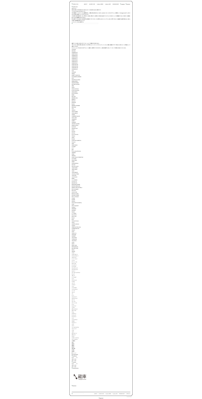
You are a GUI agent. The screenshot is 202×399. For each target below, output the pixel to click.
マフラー (73, 336)
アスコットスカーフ (75, 255)
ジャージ (73, 283)
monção (73, 198)
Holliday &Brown (75, 163)
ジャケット (73, 284)
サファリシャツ (74, 280)
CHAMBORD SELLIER (76, 116)
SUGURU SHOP (81, 48)
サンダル (73, 281)
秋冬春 (73, 350)
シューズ (73, 290)
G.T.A (73, 148)
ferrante (73, 139)
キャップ (73, 274)
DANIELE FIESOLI (75, 125)
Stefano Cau (74, 233)
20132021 (74, 360)
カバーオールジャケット (76, 272)
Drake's (73, 129)
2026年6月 (74, 55)
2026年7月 (74, 54)
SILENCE (73, 225)
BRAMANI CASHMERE (76, 105)
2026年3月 (74, 60)
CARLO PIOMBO (75, 111)
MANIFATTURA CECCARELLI (77, 187)
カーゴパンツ (74, 265)
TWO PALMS (74, 240)
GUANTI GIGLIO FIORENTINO (77, 157)
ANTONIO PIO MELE (75, 84)
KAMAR (73, 178)
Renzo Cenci (74, 216)
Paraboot (73, 207)
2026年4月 (74, 58)
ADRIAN (73, 73)
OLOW (73, 204)
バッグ (73, 324)
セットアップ (74, 306)
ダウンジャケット (75, 309)
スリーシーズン (74, 303)
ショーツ (73, 292)
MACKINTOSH (74, 183)
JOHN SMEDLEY (75, 172)
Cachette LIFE (108, 4)
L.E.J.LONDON (74, 180)
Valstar (73, 243)
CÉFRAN (73, 114)
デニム (73, 312)
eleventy (73, 132)
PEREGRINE (74, 208)
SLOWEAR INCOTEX (75, 228)
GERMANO (74, 152)
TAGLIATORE (74, 237)
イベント (73, 260)
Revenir (73, 218)
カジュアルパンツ (75, 269)
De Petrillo (74, 126)
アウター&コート (75, 254)
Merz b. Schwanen (75, 196)
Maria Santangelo (75, 189)
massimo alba (74, 192)
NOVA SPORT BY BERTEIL (77, 202)
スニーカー (74, 301)
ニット (73, 318)
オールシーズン (74, 262)
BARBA (73, 95)
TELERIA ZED (74, 239)
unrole (73, 242)
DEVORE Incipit (75, 128)
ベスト (73, 330)
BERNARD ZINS (75, 98)
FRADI (73, 143)
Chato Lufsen (74, 117)
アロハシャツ (74, 257)
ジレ (72, 293)
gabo (73, 149)
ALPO (73, 78)
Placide (73, 211)
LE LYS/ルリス (74, 181)
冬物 (72, 342)
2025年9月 (74, 69)
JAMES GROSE (74, 169)
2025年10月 (74, 67)
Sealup (73, 222)
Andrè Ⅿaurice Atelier (76, 79)
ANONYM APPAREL (75, 82)
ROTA (73, 219)
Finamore (73, 142)
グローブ (73, 275)
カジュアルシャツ (75, 268)
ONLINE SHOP (115, 4)
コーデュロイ (74, 277)
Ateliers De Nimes (75, 88)
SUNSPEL (73, 236)
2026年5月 (74, 57)
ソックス (73, 307)
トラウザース (74, 313)
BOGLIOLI (74, 101)
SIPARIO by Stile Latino (76, 227)
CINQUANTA (74, 119)
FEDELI (73, 137)
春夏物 (73, 344)
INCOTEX (73, 164)
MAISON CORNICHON (76, 186)
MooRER (73, 199)
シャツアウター (74, 287)
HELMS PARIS (74, 160)
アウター (73, 252)
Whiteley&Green (75, 246)
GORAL (73, 154)
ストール (73, 300)
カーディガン (74, 266)
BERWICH (73, 99)
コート (73, 278)
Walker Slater (74, 245)
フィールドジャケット (75, 327)
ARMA (73, 85)
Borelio (73, 104)
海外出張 (73, 348)
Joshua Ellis (74, 175)
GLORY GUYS (92, 4)
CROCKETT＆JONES (75, 123)
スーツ (73, 295)
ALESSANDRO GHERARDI (76, 76)
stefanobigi (74, 234)
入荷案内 (73, 340)
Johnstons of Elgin (75, 174)
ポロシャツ (74, 334)
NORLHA (73, 201)
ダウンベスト (74, 310)
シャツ (73, 286)
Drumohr (73, 131)
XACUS (73, 249)
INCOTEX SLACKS (75, 166)
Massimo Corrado (75, 193)
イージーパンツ (74, 258)
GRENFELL (74, 155)
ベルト (73, 331)
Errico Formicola (75, 134)
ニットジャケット (74, 319)
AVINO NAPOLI (74, 92)
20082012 (74, 359)
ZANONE (73, 251)
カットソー (73, 271)
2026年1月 (74, 63)
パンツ (73, 325)
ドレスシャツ (74, 315)
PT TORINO (74, 213)
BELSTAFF (74, 96)
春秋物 (73, 347)
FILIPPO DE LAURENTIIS (76, 140)
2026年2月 (74, 61)
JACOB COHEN (74, 167)
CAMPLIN (73, 110)
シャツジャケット (75, 289)
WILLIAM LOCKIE (75, 248)
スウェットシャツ (74, 298)
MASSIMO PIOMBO (75, 195)
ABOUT (85, 4)
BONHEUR (74, 102)
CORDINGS (74, 122)
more (73, 70)
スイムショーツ (74, 296)
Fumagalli (74, 146)
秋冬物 (73, 351)
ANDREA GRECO (75, 81)
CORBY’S (73, 120)
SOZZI (73, 231)
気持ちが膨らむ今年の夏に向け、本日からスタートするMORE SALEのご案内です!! (86, 9)
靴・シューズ (74, 353)
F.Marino (73, 136)
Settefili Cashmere (75, 224)
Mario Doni (74, 190)
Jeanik (73, 170)
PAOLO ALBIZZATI (75, 205)
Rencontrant (74, 214)
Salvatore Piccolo (75, 221)
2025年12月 (74, 64)
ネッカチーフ (74, 322)
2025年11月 (74, 66)
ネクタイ (73, 321)
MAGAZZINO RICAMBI (76, 184)
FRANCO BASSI (74, 145)
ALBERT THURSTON (76, 75)
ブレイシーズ (74, 328)
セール (73, 304)
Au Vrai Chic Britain (75, 90)
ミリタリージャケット (75, 337)
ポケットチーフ (74, 333)
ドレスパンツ (74, 316)
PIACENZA (74, 210)
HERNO (73, 161)
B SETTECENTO (75, 93)
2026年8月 (74, 52)
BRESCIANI (74, 107)
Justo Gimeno (74, 177)
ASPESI (73, 87)
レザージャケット (75, 339)
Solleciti (73, 230)
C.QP (73, 108)
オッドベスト (74, 263)
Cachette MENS (100, 4)
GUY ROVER (74, 158)
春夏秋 (73, 345)
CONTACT (128, 393)
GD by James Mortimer (76, 151)
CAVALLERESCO (75, 113)
